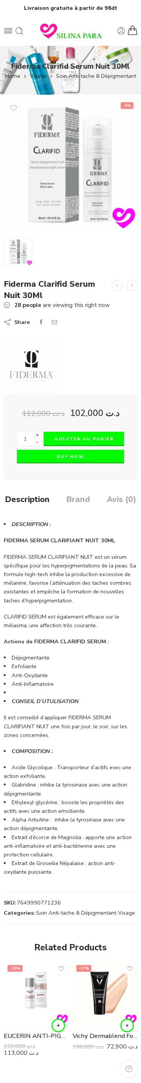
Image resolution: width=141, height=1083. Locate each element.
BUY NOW (70, 457)
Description (27, 500)
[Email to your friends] (55, 322)
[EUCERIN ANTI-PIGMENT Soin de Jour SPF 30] (36, 993)
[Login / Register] (121, 31)
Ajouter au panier (84, 439)
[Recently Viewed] (128, 1068)
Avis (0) (121, 500)
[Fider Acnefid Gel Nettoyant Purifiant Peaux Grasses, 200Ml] (131, 285)
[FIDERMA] (32, 367)
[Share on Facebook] (40, 322)
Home (12, 76)
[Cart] (132, 31)
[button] (58, 1025)
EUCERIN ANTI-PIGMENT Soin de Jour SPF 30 (36, 1036)
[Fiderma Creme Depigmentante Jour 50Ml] (117, 285)
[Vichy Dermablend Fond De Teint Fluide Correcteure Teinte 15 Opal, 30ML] (105, 993)
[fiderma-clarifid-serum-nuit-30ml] (70, 165)
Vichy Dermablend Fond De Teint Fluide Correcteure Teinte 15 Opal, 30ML (105, 1036)
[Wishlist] (14, 108)
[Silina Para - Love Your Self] (70, 31)
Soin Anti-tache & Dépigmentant (96, 76)
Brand (78, 500)
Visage (38, 76)
